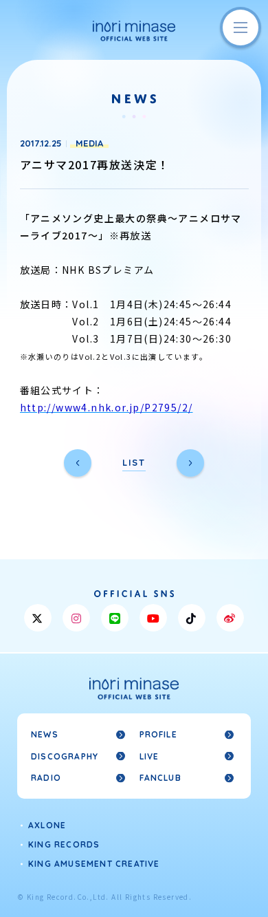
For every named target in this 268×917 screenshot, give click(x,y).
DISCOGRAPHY (64, 756)
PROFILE (158, 734)
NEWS (44, 734)
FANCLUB (160, 777)
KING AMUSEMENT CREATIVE (94, 864)
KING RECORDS (64, 844)
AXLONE (47, 825)
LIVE (149, 756)
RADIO (46, 777)
